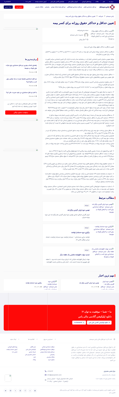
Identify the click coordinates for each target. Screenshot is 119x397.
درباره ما (111, 2)
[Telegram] (35, 391)
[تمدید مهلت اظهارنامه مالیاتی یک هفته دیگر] (102, 256)
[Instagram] (25, 391)
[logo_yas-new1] (107, 7)
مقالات (97, 2)
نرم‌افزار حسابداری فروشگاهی (47, 349)
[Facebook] (10, 391)
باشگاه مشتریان (39, 7)
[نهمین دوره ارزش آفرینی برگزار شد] (102, 211)
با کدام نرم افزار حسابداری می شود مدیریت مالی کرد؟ (21, 92)
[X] (15, 391)
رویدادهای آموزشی (86, 2)
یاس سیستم (110, 16)
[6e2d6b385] (8, 378)
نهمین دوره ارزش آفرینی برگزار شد (78, 210)
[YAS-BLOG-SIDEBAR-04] (21, 42)
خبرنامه (101, 16)
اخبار (104, 2)
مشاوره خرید (51, 360)
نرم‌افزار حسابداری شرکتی (48, 347)
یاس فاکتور (33, 347)
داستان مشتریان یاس (30, 355)
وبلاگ (34, 360)
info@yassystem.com (54, 375)
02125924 (50, 371)
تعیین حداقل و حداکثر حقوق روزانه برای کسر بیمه (80, 16)
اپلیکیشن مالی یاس (31, 349)
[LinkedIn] (20, 391)
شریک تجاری (32, 352)
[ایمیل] (5, 391)
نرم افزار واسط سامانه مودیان (58, 7)
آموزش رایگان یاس (73, 2)
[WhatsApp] (30, 391)
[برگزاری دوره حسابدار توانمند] (102, 233)
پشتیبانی (47, 7)
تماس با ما (28, 2)
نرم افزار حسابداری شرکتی (90, 7)
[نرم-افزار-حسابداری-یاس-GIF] (21, 163)
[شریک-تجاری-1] (21, 133)
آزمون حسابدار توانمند (40, 2)
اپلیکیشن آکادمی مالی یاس (57, 2)
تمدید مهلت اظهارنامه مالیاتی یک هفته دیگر (75, 254)
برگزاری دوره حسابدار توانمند (80, 232)
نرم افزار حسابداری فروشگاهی (74, 7)
